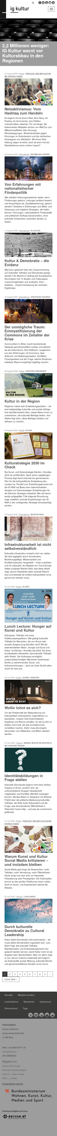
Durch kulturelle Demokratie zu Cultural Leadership (24, 930)
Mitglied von (9, 1061)
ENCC (5, 1078)
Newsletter (29, 1001)
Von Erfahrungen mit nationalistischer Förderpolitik (23, 188)
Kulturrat (5, 1074)
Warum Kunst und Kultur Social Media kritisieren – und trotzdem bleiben (26, 860)
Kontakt (9, 994)
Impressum (45, 1001)
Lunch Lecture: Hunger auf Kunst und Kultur (28, 628)
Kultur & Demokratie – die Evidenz (27, 262)
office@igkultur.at (9, 1051)
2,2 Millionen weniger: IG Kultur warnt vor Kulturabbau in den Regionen (25, 53)
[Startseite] (22, 10)
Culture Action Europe (11, 1066)
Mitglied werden (26, 994)
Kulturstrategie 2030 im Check (25, 464)
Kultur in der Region (22, 401)
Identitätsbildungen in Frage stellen (24, 777)
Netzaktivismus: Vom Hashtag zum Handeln (24, 110)
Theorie (19, 743)
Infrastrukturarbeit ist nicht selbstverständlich (28, 546)
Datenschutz (11, 1008)
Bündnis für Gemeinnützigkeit (14, 1070)
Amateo (14, 1078)
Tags (25, 1008)
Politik (21, 430)
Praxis (21, 73)
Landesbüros (11, 1001)
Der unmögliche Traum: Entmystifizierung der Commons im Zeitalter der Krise (27, 332)
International (24, 154)
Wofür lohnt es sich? (23, 707)
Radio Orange (18, 1074)
